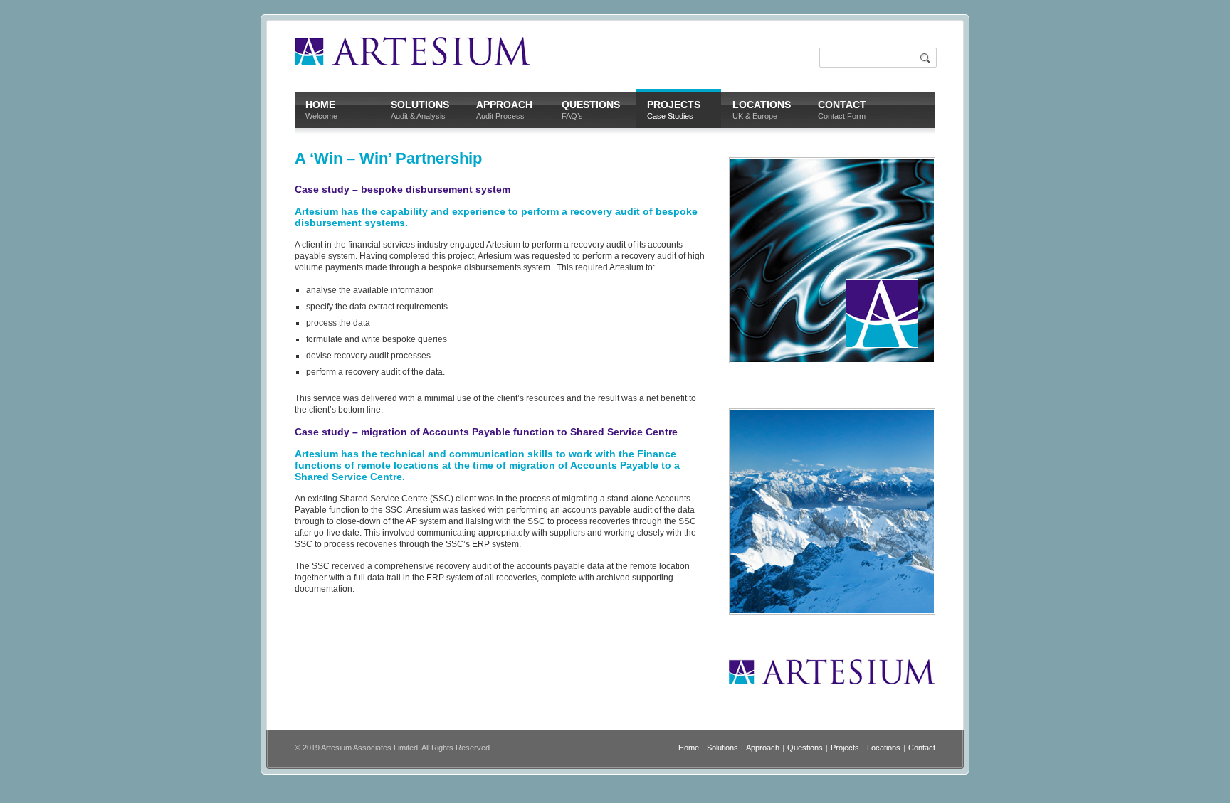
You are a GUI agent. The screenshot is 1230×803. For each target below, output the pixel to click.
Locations (883, 747)
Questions (805, 747)
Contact (921, 747)
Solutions (722, 747)
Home (688, 747)
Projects (845, 747)
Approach (762, 747)
